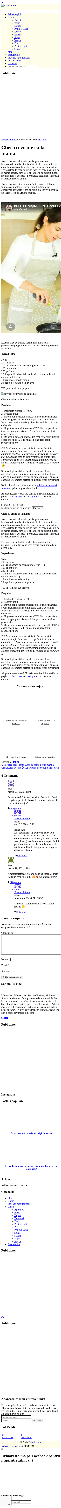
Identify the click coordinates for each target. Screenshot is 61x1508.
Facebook (17, 496)
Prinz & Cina (21, 28)
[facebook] (4, 1018)
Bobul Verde (34, 1442)
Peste (17, 43)
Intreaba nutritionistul (19, 57)
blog (10, 51)
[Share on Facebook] (13, 762)
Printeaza (37, 508)
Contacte (12, 63)
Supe (17, 37)
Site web (5, 971)
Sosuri (17, 1235)
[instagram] (2, 1018)
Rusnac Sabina (9, 139)
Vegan (17, 40)
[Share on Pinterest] (18, 762)
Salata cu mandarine (45, 757)
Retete (11, 17)
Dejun (17, 25)
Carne (17, 49)
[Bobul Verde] (9, 5)
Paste (17, 1221)
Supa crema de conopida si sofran (30, 767)
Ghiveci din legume (16, 757)
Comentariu (7, 932)
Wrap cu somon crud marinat (28, 764)
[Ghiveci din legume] (16, 740)
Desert (17, 31)
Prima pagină (14, 14)
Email (5, 965)
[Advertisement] (30, 108)
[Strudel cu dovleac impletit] (45, 704)
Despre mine (14, 60)
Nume (5, 959)
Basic (17, 23)
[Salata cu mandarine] (45, 740)
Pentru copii (20, 46)
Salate (17, 34)
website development (12, 1446)
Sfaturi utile (14, 54)
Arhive (4, 1185)
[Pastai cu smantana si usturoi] (16, 704)
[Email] (6, 1018)
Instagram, (32, 496)
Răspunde (15, 808)
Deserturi (42, 139)
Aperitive (19, 20)
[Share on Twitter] (15, 762)
